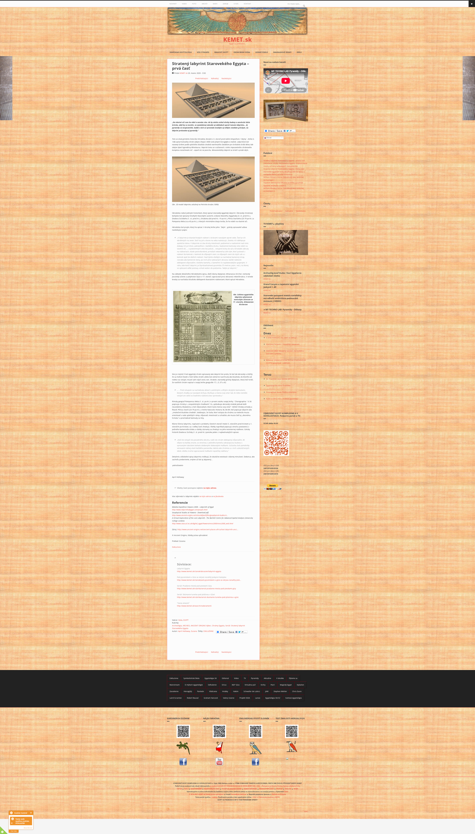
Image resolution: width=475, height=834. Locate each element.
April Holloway (184, 631)
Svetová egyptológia (293, 698)
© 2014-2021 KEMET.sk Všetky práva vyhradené (206, 794)
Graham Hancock (211, 698)
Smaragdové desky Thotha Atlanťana (281, 392)
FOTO (194, 4)
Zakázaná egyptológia (181, 52)
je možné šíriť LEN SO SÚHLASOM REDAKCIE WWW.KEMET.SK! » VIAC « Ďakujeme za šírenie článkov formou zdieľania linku (255, 786)
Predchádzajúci (201, 78)
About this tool (28, 828)
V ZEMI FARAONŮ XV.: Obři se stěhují (281, 337)
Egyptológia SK (211, 678)
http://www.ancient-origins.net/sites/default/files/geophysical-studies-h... (200, 515)
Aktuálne (267, 678)
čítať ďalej (14, 831)
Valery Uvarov (228, 698)
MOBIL (296, 789)
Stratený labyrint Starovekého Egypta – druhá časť (284, 160)
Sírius (224, 685)
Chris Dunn (297, 691)
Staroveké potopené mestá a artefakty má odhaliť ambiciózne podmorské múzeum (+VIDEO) (282, 298)
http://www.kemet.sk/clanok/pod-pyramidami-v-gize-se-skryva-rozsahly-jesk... (209, 580)
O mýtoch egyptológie (194, 685)
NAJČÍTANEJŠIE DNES (212, 789)
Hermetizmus (261, 52)
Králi (299, 52)
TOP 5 (186, 789)
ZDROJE (225, 4)
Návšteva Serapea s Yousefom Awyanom (282, 344)
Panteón (200, 691)
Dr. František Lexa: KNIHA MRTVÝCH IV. (282, 379)
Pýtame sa (293, 678)
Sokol (286, 791)
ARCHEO (186, 625)
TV (245, 678)
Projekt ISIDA (244, 698)
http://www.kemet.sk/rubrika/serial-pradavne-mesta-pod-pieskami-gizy (206, 588)
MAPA (215, 4)
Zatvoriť (31, 813)
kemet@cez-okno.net (239, 794)
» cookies (214, 797)
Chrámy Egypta (218, 625)
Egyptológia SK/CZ (272, 698)
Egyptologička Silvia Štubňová (278, 385)
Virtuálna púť (250, 685)
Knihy (263, 685)
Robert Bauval (193, 698)
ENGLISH (288, 789)
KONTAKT (247, 4)
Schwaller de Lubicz (252, 691)
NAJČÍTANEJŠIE (196, 789)
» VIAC (254, 797)
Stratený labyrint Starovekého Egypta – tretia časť (283, 169)
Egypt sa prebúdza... (237, 44)
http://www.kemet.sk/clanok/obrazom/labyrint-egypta (199, 571)
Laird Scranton (176, 698)
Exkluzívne (176, 547)
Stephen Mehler (280, 691)
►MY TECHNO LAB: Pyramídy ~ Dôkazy (282, 309)
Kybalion (300, 685)
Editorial (225, 678)
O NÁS (236, 4)
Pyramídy (255, 678)
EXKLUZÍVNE (208, 631)
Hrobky (225, 691)
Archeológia (177, 625)
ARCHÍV (204, 4)
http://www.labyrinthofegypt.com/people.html (189, 510)
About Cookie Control (11, 813)
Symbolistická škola (191, 678)
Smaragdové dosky (282, 52)
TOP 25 (179, 789)
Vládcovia (213, 691)
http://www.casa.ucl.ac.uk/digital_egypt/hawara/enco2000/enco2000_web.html (202, 523)
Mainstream (175, 685)
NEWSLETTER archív (266, 789)
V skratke (280, 678)
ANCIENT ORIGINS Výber (201, 625)
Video (236, 678)
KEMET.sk (184, 73)
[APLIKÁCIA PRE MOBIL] (183, 731)
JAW (266, 691)
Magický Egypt (221, 52)
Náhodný (215, 78)
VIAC (306, 811)
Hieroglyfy (188, 691)
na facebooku (218, 496)
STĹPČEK (279, 789)
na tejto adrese (209, 488)
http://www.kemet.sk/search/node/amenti (194, 606)
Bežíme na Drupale (279, 794)
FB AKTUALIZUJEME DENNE (232, 789)
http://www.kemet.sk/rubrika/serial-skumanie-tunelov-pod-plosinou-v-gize (207, 597)
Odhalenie (212, 685)
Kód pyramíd (203, 52)
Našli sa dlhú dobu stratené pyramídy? (282, 399)
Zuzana (194, 631)
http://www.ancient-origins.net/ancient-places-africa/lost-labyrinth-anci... (207, 529)
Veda (180, 620)
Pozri (273, 685)
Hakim (235, 691)
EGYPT (186, 620)
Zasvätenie (174, 691)
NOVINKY (173, 4)
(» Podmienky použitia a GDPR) (268, 797)
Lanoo (257, 698)
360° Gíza (235, 685)
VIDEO (184, 4)
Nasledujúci (226, 78)
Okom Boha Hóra (242, 52)
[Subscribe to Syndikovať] (237, 809)
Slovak (269, 138)
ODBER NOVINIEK (250, 789)
